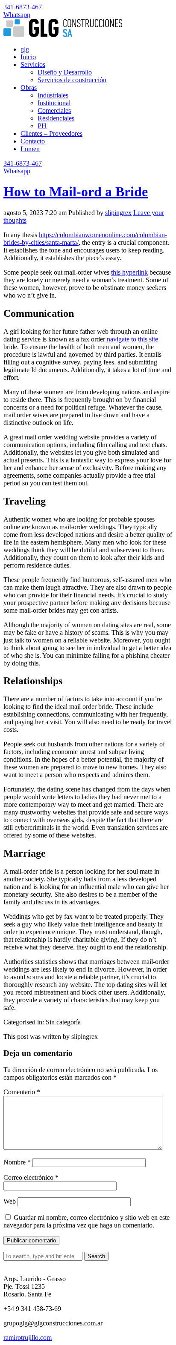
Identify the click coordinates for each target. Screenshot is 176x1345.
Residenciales (56, 118)
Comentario (21, 1092)
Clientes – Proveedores (51, 133)
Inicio (28, 56)
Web (9, 1201)
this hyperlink (129, 272)
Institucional (54, 102)
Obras (29, 87)
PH (42, 125)
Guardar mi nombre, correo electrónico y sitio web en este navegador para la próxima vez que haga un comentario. (86, 1221)
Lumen (30, 148)
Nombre (17, 1162)
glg (25, 49)
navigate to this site (132, 339)
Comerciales (54, 110)
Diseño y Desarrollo (65, 72)
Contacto (33, 141)
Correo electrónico (31, 1177)
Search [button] (96, 1256)
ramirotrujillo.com (27, 1337)
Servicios (33, 64)
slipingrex (118, 212)
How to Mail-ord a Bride (75, 191)
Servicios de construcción (72, 79)
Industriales (53, 95)
